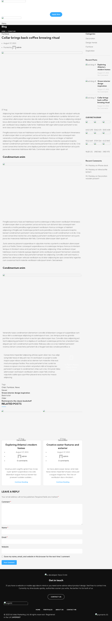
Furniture (12, 31)
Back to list (6, 395)
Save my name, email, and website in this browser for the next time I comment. (37, 556)
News (17, 387)
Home (3, 31)
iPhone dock (103, 165)
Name (5, 528)
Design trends (91, 42)
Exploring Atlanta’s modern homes (104, 67)
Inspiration (90, 51)
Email (5, 537)
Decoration (21, 440)
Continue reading (21, 482)
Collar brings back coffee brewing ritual (103, 100)
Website (5, 547)
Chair (4, 387)
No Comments (103, 75)
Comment (6, 502)
